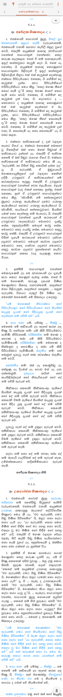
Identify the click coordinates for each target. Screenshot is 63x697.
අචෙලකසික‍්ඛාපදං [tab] (29, 11)
